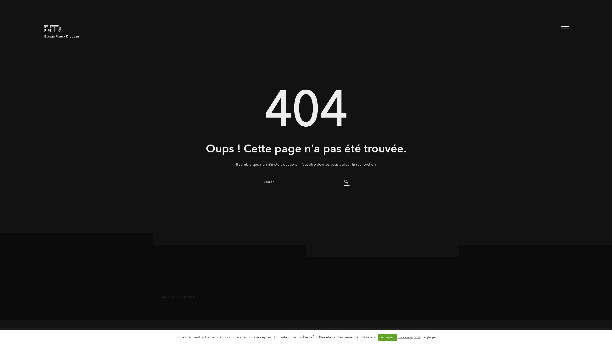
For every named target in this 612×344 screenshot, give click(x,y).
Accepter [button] (387, 337)
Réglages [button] (429, 337)
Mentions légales (178, 297)
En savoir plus (409, 337)
